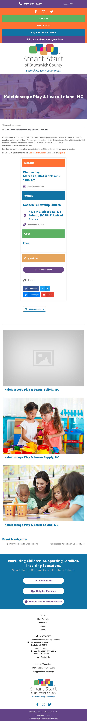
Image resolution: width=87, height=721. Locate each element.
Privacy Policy (41, 715)
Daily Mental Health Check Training (23, 543)
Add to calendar (35, 309)
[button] (35, 11)
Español (61, 153)
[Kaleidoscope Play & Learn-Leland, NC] (43, 497)
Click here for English (37, 153)
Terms (49, 715)
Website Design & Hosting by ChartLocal (43, 719)
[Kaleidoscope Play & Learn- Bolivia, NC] (43, 361)
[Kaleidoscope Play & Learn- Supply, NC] (43, 429)
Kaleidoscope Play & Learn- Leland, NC (66, 543)
